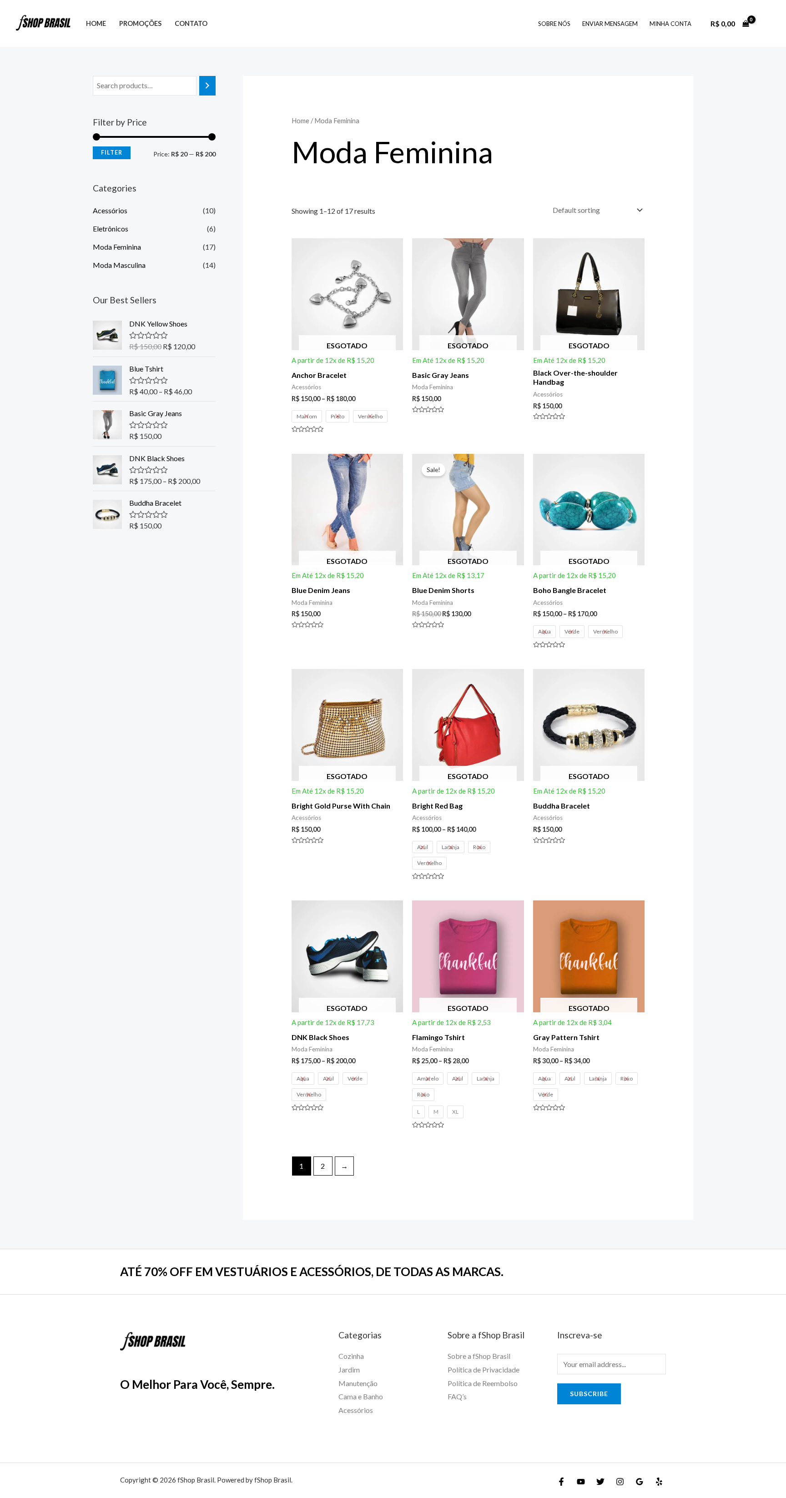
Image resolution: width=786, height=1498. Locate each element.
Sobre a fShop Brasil (479, 1356)
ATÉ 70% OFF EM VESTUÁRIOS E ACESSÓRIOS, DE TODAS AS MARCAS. (312, 1271)
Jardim (349, 1369)
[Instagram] (620, 1482)
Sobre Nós (554, 23)
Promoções (140, 23)
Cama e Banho (360, 1396)
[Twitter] (600, 1482)
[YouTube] (581, 1482)
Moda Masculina (119, 265)
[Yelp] (659, 1482)
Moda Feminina (117, 246)
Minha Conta (670, 23)
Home (96, 23)
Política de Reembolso (483, 1383)
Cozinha (351, 1356)
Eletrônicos (110, 228)
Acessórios (110, 210)
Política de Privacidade (483, 1369)
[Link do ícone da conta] (766, 24)
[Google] (639, 1482)
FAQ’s (457, 1396)
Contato (191, 23)
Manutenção (358, 1383)
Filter (111, 152)
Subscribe (589, 1393)
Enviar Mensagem (610, 23)
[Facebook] (561, 1482)
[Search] (207, 86)
